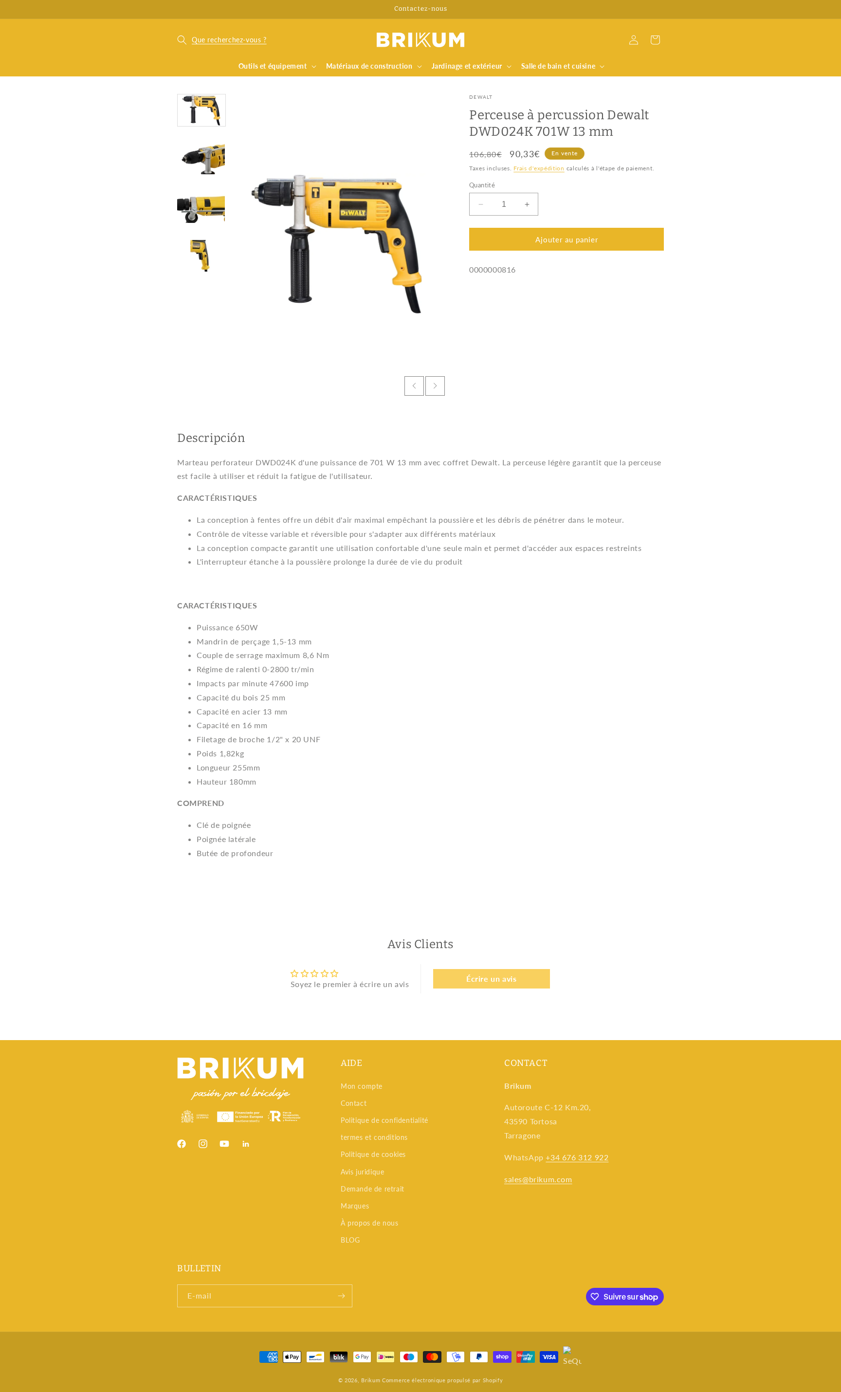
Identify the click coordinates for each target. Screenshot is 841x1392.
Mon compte (362, 1086)
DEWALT (481, 97)
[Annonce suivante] (660, 9)
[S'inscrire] (341, 1295)
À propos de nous (370, 1223)
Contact (353, 1103)
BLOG (350, 1240)
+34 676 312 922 (577, 1157)
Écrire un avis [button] (491, 978)
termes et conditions (374, 1137)
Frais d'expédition (539, 167)
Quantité (482, 185)
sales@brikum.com (538, 1179)
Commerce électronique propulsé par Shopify (442, 1380)
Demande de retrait (372, 1189)
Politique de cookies (373, 1154)
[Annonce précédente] (180, 9)
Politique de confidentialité (384, 1120)
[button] (222, 40)
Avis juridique (362, 1172)
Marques (355, 1206)
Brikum (370, 1380)
